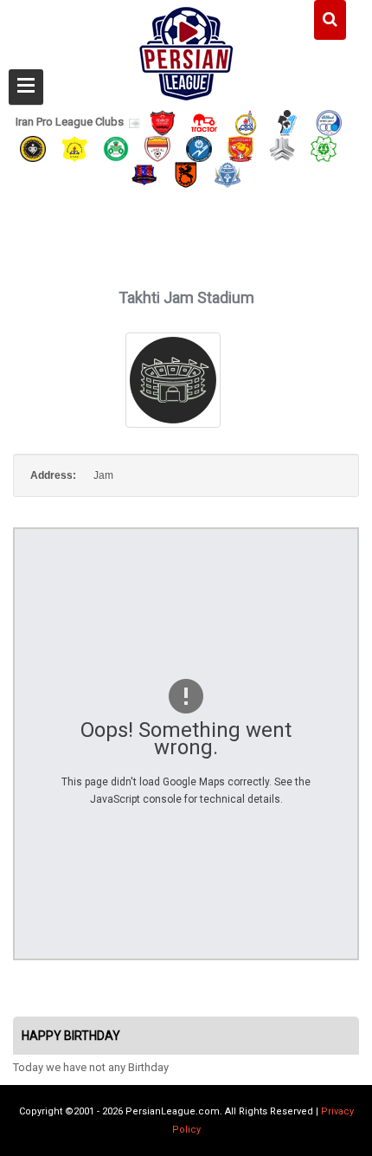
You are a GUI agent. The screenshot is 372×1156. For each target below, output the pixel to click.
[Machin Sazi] (324, 147)
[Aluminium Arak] (228, 174)
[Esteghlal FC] (329, 121)
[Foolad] (157, 147)
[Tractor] (204, 121)
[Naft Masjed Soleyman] (246, 121)
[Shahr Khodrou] (240, 147)
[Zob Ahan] (116, 147)
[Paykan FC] (287, 121)
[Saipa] (282, 148)
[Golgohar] (199, 147)
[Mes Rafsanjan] (186, 174)
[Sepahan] (33, 147)
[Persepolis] (163, 121)
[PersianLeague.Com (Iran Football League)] (186, 49)
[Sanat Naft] (74, 147)
